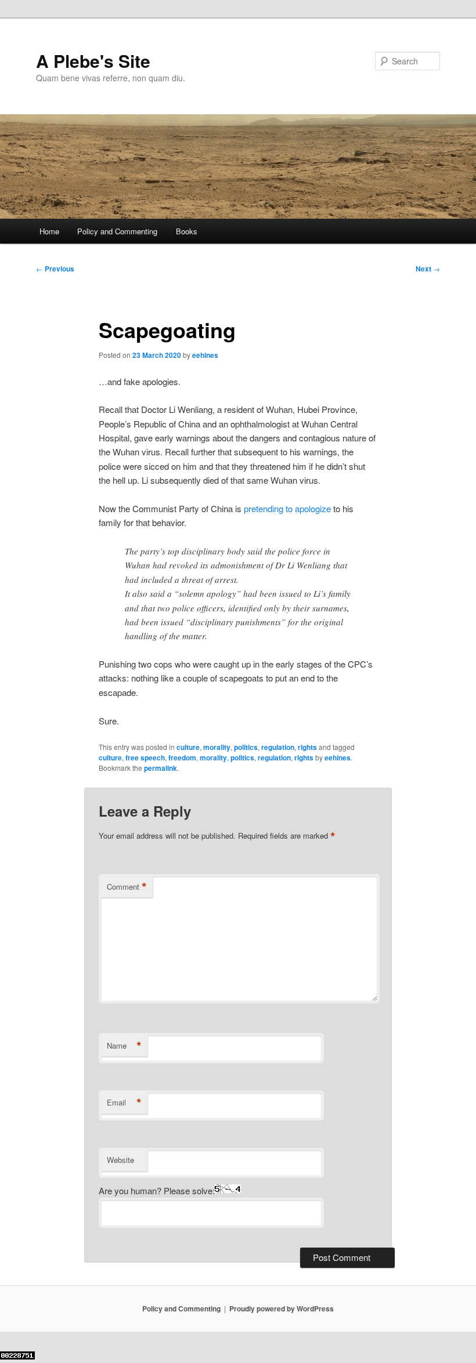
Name (124, 1045)
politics (246, 747)
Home (49, 231)
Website (120, 1159)
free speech (145, 757)
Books (186, 231)
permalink (160, 768)
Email (124, 1102)
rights (307, 747)
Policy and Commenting (117, 231)
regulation (277, 747)
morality (216, 747)
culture (188, 747)
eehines (205, 355)
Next (428, 268)
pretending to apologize (287, 508)
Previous (55, 268)
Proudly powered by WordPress (281, 1308)
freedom (182, 757)
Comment (127, 887)
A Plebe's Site (93, 60)
